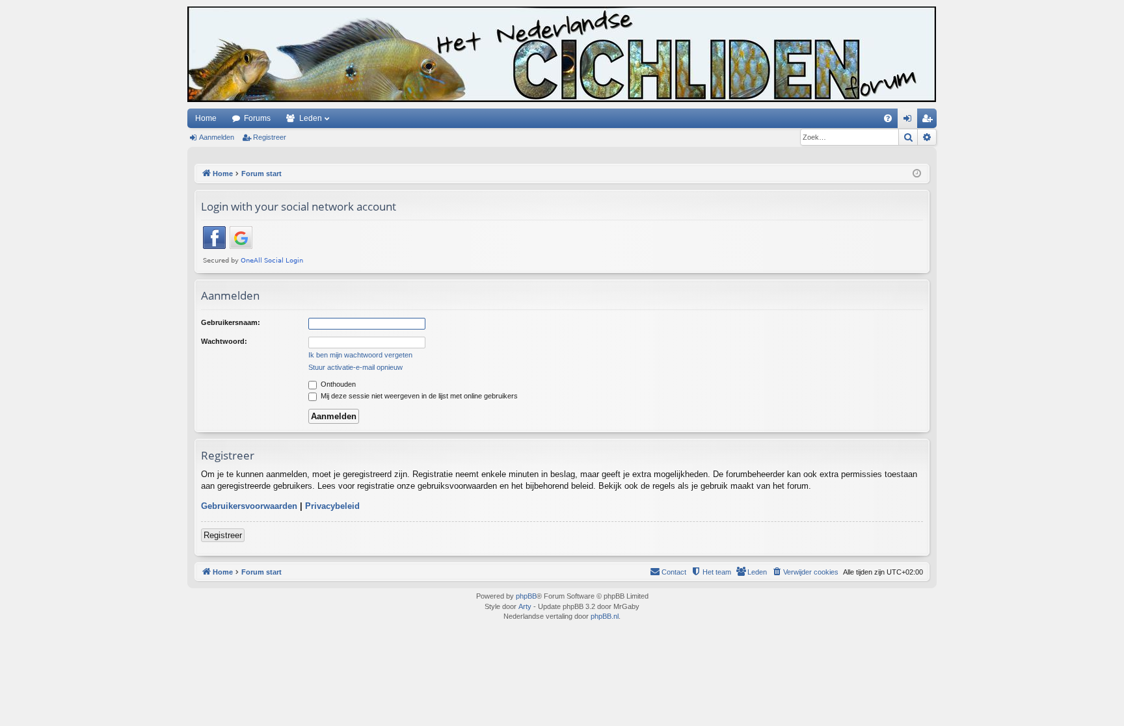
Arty (524, 606)
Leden (310, 118)
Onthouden (337, 384)
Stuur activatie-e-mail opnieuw (355, 367)
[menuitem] (888, 118)
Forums (257, 118)
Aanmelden (216, 137)
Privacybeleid (332, 506)
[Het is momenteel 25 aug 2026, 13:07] (917, 173)
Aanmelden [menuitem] (910, 121)
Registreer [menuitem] (929, 121)
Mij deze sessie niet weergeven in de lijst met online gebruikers (418, 396)
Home (206, 118)
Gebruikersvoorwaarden (249, 506)
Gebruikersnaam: (230, 322)
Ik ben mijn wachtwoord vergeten (360, 355)
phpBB (526, 596)
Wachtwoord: (224, 341)
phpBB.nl (605, 616)
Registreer (269, 137)
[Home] (561, 54)
